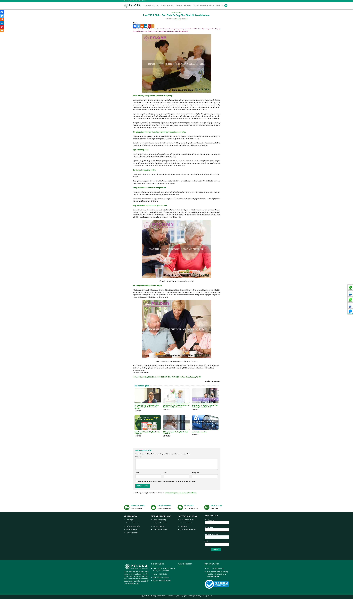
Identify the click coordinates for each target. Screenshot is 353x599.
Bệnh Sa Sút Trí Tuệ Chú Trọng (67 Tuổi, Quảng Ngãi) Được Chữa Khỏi (205, 406)
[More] (152, 26)
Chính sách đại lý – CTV (187, 520)
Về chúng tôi (130, 520)
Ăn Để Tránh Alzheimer (199, 432)
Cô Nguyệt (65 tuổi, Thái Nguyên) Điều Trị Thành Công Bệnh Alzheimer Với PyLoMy (146, 407)
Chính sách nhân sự (132, 523)
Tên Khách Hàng (210, 520)
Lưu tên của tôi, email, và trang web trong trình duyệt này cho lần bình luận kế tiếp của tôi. (166, 481)
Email (166, 473)
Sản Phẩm (155, 5)
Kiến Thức (196, 5)
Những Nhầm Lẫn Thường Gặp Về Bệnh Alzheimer (175, 433)
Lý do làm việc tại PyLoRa (188, 529)
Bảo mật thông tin (158, 526)
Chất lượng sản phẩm (133, 526)
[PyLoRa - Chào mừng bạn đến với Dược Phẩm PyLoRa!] (132, 5)
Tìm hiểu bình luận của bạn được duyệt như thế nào (180, 493)
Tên (137, 473)
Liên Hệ (217, 5)
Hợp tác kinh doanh (186, 523)
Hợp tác (211, 5)
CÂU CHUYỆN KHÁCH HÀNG (183, 5)
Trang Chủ (147, 5)
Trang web (195, 473)
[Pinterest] (149, 26)
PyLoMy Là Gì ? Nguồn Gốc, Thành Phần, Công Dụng (147, 433)
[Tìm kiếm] (222, 5)
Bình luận (138, 457)
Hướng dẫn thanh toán (160, 523)
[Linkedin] (145, 26)
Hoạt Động (170, 5)
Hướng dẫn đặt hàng (159, 520)
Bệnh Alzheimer (176, 12)
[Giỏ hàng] (225, 5)
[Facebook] (135, 26)
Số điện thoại (209, 527)
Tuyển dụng (183, 526)
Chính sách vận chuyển (160, 529)
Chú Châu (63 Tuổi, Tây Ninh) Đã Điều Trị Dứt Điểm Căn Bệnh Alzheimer (176, 406)
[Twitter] (138, 26)
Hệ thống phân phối (132, 529)
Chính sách (204, 5)
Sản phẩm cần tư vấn (211, 534)
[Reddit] (142, 26)
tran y (185, 19)
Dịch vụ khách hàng (132, 533)
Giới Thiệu (163, 5)
